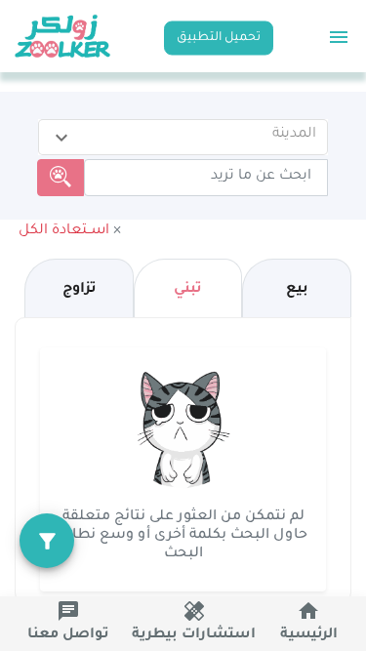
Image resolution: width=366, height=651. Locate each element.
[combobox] (183, 134)
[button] (72, 231)
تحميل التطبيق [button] (219, 37)
